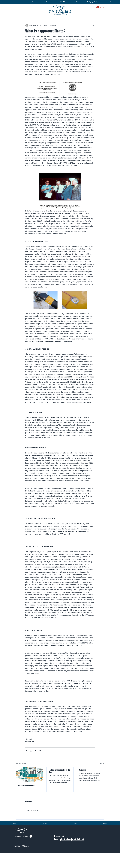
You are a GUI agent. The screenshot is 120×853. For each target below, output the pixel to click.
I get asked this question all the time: (59, 771)
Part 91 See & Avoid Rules (26, 785)
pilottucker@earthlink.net (72, 839)
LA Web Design (25, 846)
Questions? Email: (59, 837)
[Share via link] (40, 750)
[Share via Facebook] (26, 750)
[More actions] (93, 25)
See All (102, 763)
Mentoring (82, 770)
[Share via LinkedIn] (35, 750)
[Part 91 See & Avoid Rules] (29, 774)
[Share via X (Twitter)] (31, 750)
